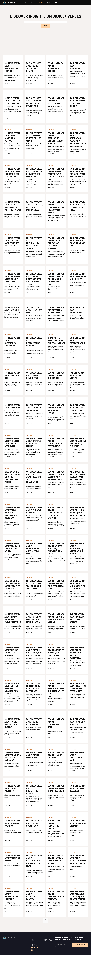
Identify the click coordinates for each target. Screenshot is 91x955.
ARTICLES (32, 941)
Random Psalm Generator (48, 943)
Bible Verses (41, 2)
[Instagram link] (37, 947)
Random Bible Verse (47, 939)
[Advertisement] (45, 41)
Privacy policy (34, 945)
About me (33, 944)
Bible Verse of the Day (47, 940)
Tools (56, 2)
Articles (49, 2)
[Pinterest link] (34, 947)
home (26, 2)
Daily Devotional (46, 941)
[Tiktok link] (32, 950)
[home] (9, 2)
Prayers (33, 2)
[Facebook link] (32, 947)
